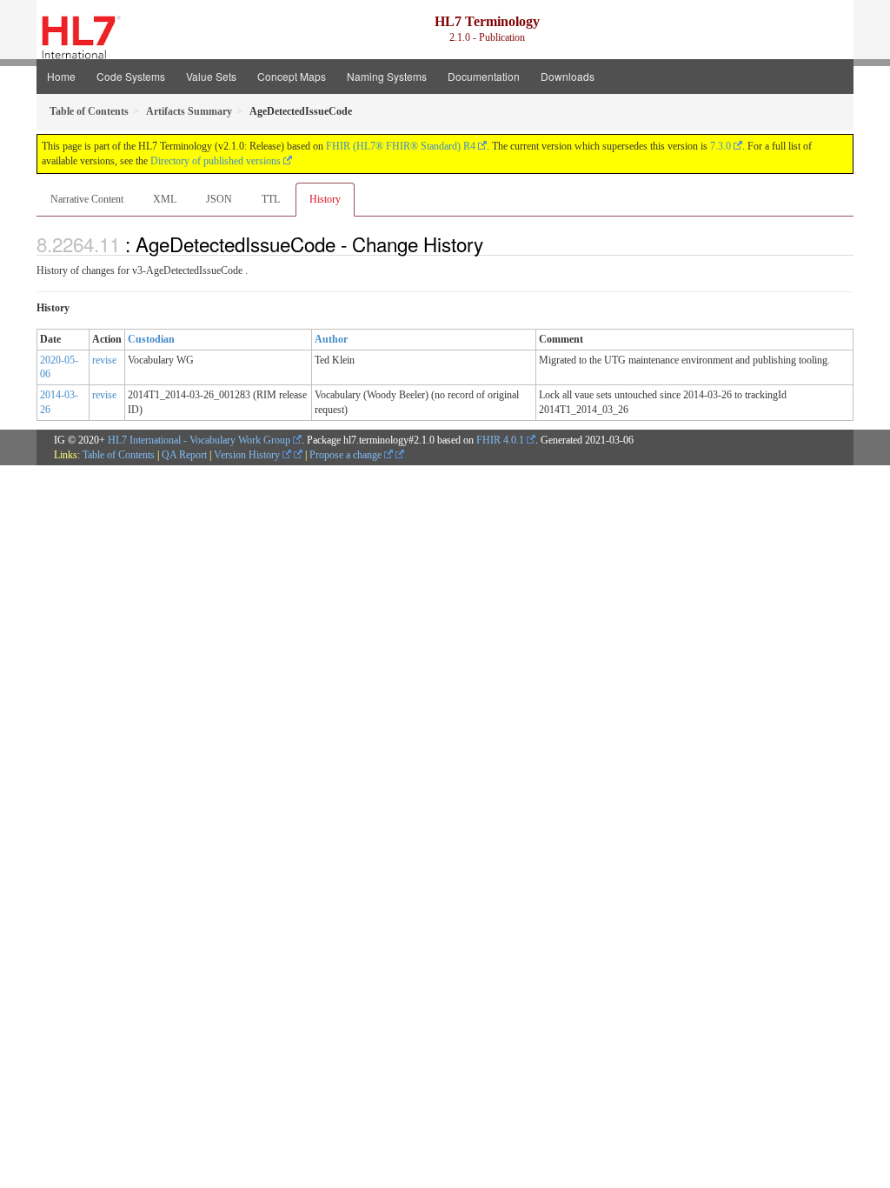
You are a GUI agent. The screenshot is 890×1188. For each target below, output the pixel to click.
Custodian (151, 339)
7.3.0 (720, 146)
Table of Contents (119, 455)
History (325, 199)
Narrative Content (86, 199)
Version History (248, 455)
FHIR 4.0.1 (500, 440)
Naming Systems (387, 76)
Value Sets (211, 76)
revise (104, 360)
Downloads (567, 76)
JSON (219, 199)
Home (61, 76)
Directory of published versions (215, 161)
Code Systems (130, 76)
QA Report (184, 455)
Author (331, 339)
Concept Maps (291, 76)
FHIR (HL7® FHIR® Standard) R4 (400, 146)
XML (164, 199)
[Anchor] (492, 243)
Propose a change (346, 455)
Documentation (484, 76)
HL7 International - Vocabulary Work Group (199, 440)
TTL (271, 199)
